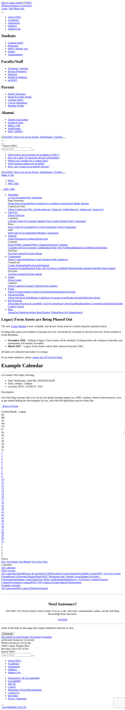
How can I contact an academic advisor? (28, 166)
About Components (18, 259)
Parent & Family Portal (19, 96)
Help (10, 309)
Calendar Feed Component (72, 221)
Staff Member (70, 268)
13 (2, 488)
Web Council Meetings (28, 588)
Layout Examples (17, 197)
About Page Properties (19, 203)
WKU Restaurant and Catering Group (61, 576)
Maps (69, 247)
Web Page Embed (106, 268)
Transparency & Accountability (24, 678)
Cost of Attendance (18, 102)
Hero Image (61, 203)
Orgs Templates (34, 197)
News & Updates (67, 312)
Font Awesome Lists (31, 247)
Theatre (35, 579)
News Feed (57, 268)
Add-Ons (12, 212)
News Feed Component (64, 227)
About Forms (14, 291)
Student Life (14, 28)
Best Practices (15, 300)
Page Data (36, 203)
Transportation (15, 54)
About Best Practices (18, 303)
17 (2, 500)
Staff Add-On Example (20, 233)
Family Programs (16, 94)
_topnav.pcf (97, 209)
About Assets (14, 280)
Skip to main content (11, 2)
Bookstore (13, 45)
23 (2, 517)
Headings (80, 303)
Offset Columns (39, 244)
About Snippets (16, 238)
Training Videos (50, 312)
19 (2, 505)
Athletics (12, 26)
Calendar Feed (48, 259)
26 (2, 526)
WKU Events (8, 570)
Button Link (34, 259)
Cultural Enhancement (69, 582)
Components (14, 256)
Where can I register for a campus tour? (28, 160)
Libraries (30, 576)
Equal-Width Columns (19, 244)
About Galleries (16, 286)
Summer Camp (23, 579)
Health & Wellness (17, 77)
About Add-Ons (16, 215)
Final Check (63, 303)
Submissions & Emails (64, 291)
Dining (11, 51)
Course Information (18, 265)
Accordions (30, 238)
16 (2, 497)
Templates (13, 194)
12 (2, 485)
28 (2, 532)
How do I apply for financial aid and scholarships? (34, 157)
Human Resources (17, 71)
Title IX (12, 684)
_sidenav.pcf (85, 209)
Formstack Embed (17, 268)
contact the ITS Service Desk (47, 357)
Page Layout (48, 203)
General (44, 588)
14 (2, 491)
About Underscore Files (20, 209)
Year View (42, 561)
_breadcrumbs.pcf (41, 209)
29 (2, 535)
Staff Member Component (45, 233)
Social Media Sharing (78, 203)
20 (2, 508)
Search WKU (9, 145)
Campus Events (61, 573)
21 (2, 511)
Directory (13, 74)
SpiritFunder (14, 128)
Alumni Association (18, 119)
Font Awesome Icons (55, 297)
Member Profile (16, 105)
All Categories (8, 573)
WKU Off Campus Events (44, 582)
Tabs (96, 247)
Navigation (105, 303)
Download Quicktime (41, 637)
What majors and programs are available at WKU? (34, 154)
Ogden (19, 573)
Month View (30, 561)
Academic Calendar (18, 68)
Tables (85, 297)
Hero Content (92, 303)
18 (2, 503)
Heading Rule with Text (54, 247)
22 (2, 514)
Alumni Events (15, 122)
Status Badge (84, 268)
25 (2, 523)
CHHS (49, 573)
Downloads (8, 634)
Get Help (19, 312)
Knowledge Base (33, 312)
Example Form (29, 291)
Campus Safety (15, 42)
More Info (19, 8)
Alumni (73, 573)
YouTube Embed (16, 253)
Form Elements (44, 291)
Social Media (87, 247)
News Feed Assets (42, 227)
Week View (18, 561)
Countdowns (14, 247)
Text (113, 303)
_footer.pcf (56, 209)
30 (2, 538)
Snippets (12, 235)
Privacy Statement (17, 698)
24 (2, 520)
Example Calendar (10, 585)
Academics (13, 20)
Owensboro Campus (20, 582)
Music (38, 576)
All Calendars (8, 567)
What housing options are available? (26, 163)
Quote (94, 268)
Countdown (62, 259)
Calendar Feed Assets (47, 221)
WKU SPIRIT (15, 131)
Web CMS (13, 183)
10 (2, 479)
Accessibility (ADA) (40, 303)
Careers (12, 686)
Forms (11, 288)
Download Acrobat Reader (15, 637)
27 (2, 529)
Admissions (14, 23)
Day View (6, 561)
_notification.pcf (70, 209)
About (11, 312)
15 (2, 494)
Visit (10, 8)
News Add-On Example (20, 227)
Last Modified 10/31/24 (13, 707)
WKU (11, 180)
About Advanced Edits (19, 297)
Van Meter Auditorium (50, 579)
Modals (76, 247)
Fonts (73, 303)
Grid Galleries (50, 286)
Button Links (38, 297)
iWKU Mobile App (18, 48)
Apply (4, 8)
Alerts (39, 238)
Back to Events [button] (9, 406)
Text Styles (94, 297)
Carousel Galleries (33, 286)
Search (79, 312)
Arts (79, 573)
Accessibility (14, 681)
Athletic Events (89, 573)
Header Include (74, 297)
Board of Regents (17, 576)
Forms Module (18, 326)
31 (2, 541)
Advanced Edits (16, 294)
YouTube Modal (33, 253)
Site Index (13, 695)
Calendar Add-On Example (22, 221)
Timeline (102, 247)
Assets (11, 277)
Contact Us (13, 692)
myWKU (12, 80)
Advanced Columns (57, 244)
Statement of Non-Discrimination (25, 689)
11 (2, 482)
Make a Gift (14, 125)
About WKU (14, 17)
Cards (45, 238)
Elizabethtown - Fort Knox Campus (80, 579)
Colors (54, 303)
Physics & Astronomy (34, 573)
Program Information (38, 265)
